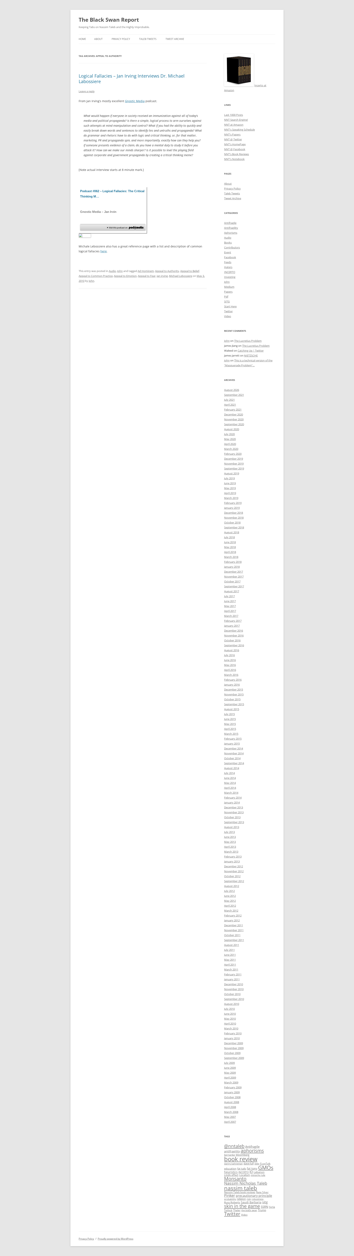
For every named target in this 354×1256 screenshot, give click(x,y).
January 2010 (232, 1038)
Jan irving (162, 276)
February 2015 (233, 738)
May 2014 (230, 783)
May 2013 (230, 842)
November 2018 (234, 517)
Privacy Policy (121, 39)
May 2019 (230, 488)
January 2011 (232, 979)
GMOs (265, 1167)
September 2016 (234, 645)
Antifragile (230, 223)
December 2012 (233, 866)
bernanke (229, 1154)
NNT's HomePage (235, 144)
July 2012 (229, 891)
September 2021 (234, 395)
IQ (251, 1172)
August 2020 (231, 429)
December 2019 (233, 458)
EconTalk (265, 1163)
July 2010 (229, 1009)
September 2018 (234, 527)
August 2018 (231, 532)
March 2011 (231, 969)
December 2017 (233, 571)
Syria (272, 1207)
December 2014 (233, 748)
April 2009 (230, 1077)
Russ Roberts (232, 1202)
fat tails (241, 1168)
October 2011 (232, 935)
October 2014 (232, 758)
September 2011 (234, 940)
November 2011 (234, 930)
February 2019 (233, 503)
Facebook (230, 257)
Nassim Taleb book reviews (239, 1192)
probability (230, 1199)
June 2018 (230, 542)
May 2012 (230, 901)
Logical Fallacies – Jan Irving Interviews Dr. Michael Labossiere (132, 78)
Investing (229, 277)
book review (240, 1159)
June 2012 (230, 896)
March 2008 (231, 1112)
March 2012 (231, 910)
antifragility (232, 1151)
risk (249, 1199)
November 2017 (234, 576)
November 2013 (234, 812)
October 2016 (232, 640)
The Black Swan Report (109, 19)
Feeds (227, 262)
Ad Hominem (146, 271)
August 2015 (231, 709)
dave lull (249, 1163)
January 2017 (232, 625)
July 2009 (229, 1063)
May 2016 (230, 665)
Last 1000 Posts (233, 115)
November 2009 (234, 1048)
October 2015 (232, 699)
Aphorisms (230, 233)
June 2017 (230, 601)
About (98, 39)
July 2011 (229, 950)
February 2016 (233, 680)
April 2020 (230, 444)
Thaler (237, 1210)
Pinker (229, 1195)
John (120, 271)
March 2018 (231, 557)
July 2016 (229, 655)
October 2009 (232, 1053)
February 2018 (233, 562)
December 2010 (233, 984)
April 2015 (230, 729)
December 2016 (233, 630)
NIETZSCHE (251, 355)
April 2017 (230, 611)
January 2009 (232, 1092)
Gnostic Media (135, 101)
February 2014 (233, 797)
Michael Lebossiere (180, 276)
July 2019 (229, 478)
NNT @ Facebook (234, 149)
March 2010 (231, 1028)
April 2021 (230, 404)
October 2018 (232, 522)
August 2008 (231, 1102)
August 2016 (231, 650)
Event (227, 252)
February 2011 (233, 974)
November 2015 (234, 694)
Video (227, 316)
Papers (228, 291)
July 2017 (229, 596)
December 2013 (233, 807)
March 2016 (231, 675)
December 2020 (233, 414)
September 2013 (234, 822)
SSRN (264, 1207)
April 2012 (230, 905)
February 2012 (233, 915)
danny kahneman (233, 1163)
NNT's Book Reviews (236, 154)
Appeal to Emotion (125, 276)
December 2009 (233, 1043)
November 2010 (234, 989)
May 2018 (230, 547)
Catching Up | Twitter (251, 350)
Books (228, 242)
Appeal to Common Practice (96, 276)
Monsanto (235, 1179)
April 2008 (230, 1107)
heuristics (231, 1172)
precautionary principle (254, 1195)
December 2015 (233, 689)
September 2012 (234, 881)
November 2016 (234, 635)
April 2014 (230, 788)
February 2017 (233, 621)
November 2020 (234, 419)
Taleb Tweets (148, 39)
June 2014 (230, 778)
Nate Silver (262, 1192)
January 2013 (232, 861)
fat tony (252, 1168)
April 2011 (230, 964)
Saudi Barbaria (251, 1202)
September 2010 (234, 999)
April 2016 (230, 670)
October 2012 (232, 876)
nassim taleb (240, 1188)
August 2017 (231, 591)
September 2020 (234, 424)
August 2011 (231, 945)
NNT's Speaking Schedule (239, 129)
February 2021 (233, 409)
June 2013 (230, 837)
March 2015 (231, 734)
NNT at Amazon (233, 124)
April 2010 (230, 1023)
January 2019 (232, 508)
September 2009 (234, 1058)
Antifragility (231, 228)
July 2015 (229, 714)
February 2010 (233, 1033)
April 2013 (230, 847)
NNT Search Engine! (236, 120)
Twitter (228, 311)
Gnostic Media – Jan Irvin (98, 211)
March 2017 (231, 616)
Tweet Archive (175, 39)
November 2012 (234, 871)
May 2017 (230, 606)
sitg (265, 1202)
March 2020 (231, 449)
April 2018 (230, 552)
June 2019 (230, 483)
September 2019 (234, 468)
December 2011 (233, 925)
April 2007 (230, 1122)
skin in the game (242, 1206)
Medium (229, 287)
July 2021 (229, 400)
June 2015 (230, 719)
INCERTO (229, 272)
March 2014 (231, 792)
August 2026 (231, 390)
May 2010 (230, 1018)
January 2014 (232, 802)
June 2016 (230, 660)
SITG (227, 301)
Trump (262, 1210)
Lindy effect (231, 1175)
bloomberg (242, 1155)
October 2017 (232, 581)
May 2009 (230, 1072)
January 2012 (232, 920)
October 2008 (232, 1097)
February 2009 (233, 1087)
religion (241, 1199)
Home (82, 39)
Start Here (230, 306)
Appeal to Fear (146, 276)
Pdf (226, 296)
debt (256, 1163)
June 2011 (230, 955)
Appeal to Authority (167, 271)
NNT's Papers (232, 134)
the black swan (249, 1210)
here (103, 251)
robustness (257, 1199)
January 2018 (232, 567)
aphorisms (252, 1151)
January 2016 (232, 684)
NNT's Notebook (234, 159)
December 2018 (233, 513)
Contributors (232, 247)
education (230, 1168)
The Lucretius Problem (248, 341)
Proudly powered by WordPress (115, 1238)
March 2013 (231, 851)
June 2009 (230, 1068)
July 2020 (229, 434)
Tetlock (228, 1210)
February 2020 (233, 454)
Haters (228, 267)
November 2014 (234, 753)
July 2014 (229, 773)
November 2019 (234, 463)
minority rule (258, 1175)
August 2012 (231, 886)
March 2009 (231, 1082)
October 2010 (232, 994)
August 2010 (231, 1004)
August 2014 (231, 768)
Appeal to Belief (189, 271)
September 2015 (234, 704)
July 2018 (229, 537)
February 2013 (233, 856)
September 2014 (234, 763)
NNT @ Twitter (233, 139)
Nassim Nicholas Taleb (245, 1183)
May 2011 (230, 959)
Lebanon (259, 1172)
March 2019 (231, 498)
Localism (244, 1175)
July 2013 (229, 832)
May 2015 (230, 724)
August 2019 (231, 473)
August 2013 (231, 827)
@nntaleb (234, 1146)
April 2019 (230, 493)
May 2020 (230, 439)
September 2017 (234, 586)
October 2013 (232, 817)
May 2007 (230, 1117)
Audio (112, 271)
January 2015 (232, 743)
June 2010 (230, 1014)
